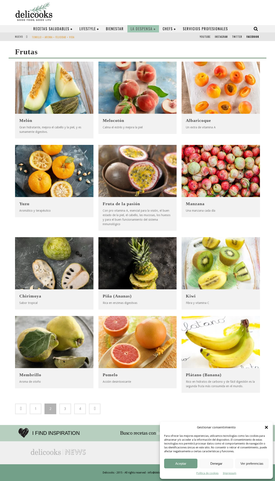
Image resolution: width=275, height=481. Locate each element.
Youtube (205, 36)
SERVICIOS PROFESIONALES (205, 28)
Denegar (216, 463)
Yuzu (24, 203)
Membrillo (30, 374)
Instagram (221, 36)
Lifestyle (87, 28)
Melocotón (113, 120)
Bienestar (115, 28)
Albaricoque (198, 120)
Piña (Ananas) (117, 296)
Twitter (237, 36)
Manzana (195, 203)
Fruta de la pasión (121, 203)
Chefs (168, 28)
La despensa (142, 28)
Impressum (229, 473)
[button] (266, 427)
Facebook (252, 36)
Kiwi (191, 296)
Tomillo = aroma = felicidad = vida (53, 37)
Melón (25, 120)
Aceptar (180, 463)
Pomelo (110, 374)
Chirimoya (30, 296)
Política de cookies (207, 473)
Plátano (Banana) (204, 374)
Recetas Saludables (51, 28)
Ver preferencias (251, 463)
